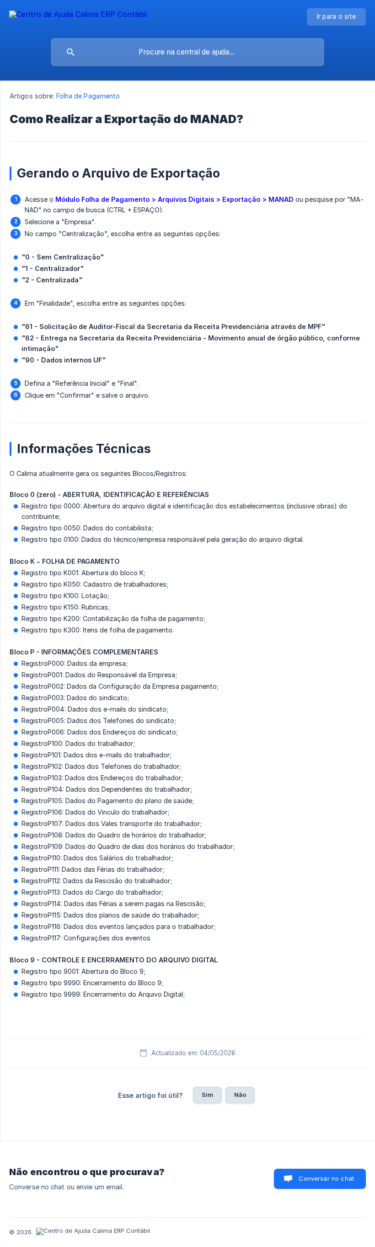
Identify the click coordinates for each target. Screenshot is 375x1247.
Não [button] (240, 1094)
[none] (78, 15)
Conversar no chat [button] (326, 1178)
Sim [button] (207, 1094)
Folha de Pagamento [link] (88, 96)
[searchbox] (187, 52)
